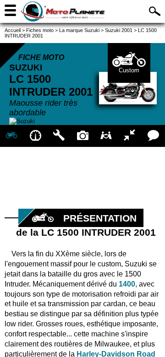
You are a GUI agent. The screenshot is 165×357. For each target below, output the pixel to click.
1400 (127, 284)
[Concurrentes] (129, 136)
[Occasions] (106, 136)
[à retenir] (35, 136)
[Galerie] (82, 136)
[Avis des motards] (153, 136)
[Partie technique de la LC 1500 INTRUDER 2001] (59, 136)
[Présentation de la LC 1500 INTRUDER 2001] (11, 136)
